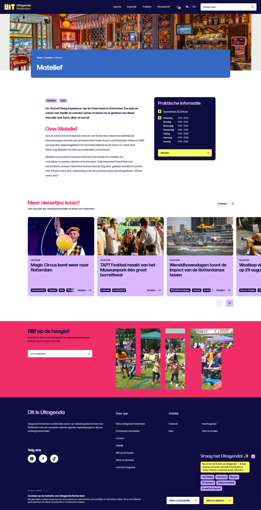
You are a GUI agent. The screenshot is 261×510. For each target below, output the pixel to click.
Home (40, 57)
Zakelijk (119, 445)
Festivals (105, 290)
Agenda (117, 6)
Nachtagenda (209, 424)
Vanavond (221, 477)
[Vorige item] (219, 303)
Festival (196, 290)
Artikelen (147, 6)
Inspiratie (132, 6)
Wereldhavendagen (180, 290)
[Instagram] (32, 459)
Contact (120, 438)
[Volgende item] (229, 303)
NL (187, 6)
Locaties (49, 57)
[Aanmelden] (88, 353)
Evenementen (38, 290)
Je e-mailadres (38, 353)
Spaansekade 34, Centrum (175, 111)
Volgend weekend (226, 482)
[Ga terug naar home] (18, 7)
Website (165, 153)
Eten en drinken (247, 290)
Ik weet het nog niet (211, 488)
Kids (171, 431)
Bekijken (81, 290)
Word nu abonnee (125, 460)
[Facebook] (43, 459)
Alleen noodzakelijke (179, 500)
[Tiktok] (54, 459)
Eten (63, 100)
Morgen (234, 477)
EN (194, 6)
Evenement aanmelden (128, 431)
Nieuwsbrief (164, 6)
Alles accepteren (215, 500)
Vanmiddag (207, 477)
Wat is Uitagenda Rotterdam (130, 424)
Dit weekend (208, 482)
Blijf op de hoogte (125, 453)
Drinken (51, 100)
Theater (52, 290)
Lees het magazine (125, 467)
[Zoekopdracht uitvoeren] (252, 7)
